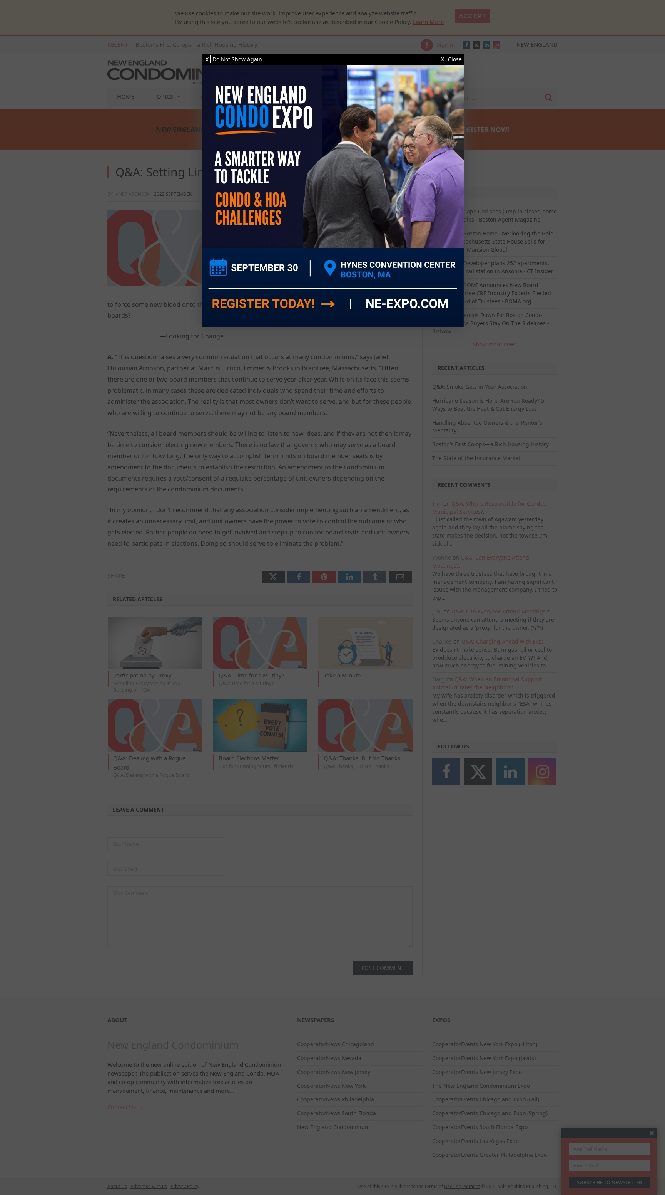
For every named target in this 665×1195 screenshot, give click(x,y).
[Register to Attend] (333, 196)
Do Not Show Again (234, 59)
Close (451, 59)
